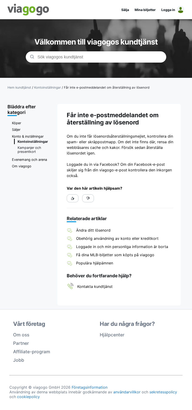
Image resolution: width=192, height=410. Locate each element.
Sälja (125, 10)
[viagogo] (28, 9)
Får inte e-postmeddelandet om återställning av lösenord (106, 87)
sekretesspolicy (163, 392)
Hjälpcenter (112, 335)
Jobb (18, 360)
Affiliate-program (31, 351)
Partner (21, 343)
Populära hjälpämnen (94, 263)
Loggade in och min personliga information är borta (122, 246)
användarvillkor (126, 392)
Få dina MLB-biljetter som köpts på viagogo (115, 254)
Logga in (168, 10)
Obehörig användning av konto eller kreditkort (117, 238)
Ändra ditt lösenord (93, 230)
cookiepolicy (28, 396)
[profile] (180, 9)
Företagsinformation (89, 387)
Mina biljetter (145, 10)
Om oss (21, 335)
